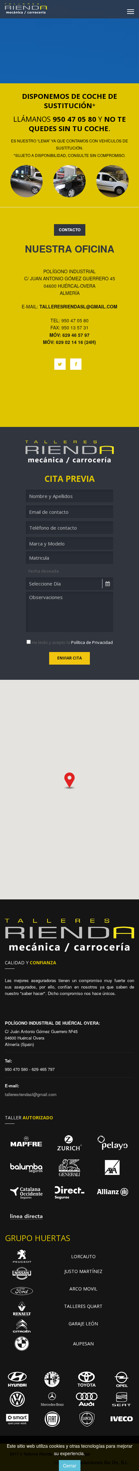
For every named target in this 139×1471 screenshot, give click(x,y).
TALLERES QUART (83, 1306)
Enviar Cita (69, 658)
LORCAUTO (83, 1256)
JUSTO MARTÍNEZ (83, 1271)
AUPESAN (83, 1344)
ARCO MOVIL (83, 1289)
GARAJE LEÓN (83, 1324)
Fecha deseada (43, 571)
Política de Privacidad (92, 642)
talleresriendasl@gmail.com (78, 306)
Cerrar (69, 1465)
